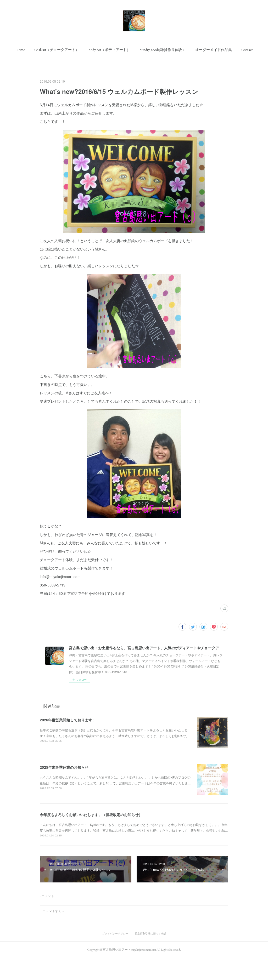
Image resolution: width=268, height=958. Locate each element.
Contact (247, 49)
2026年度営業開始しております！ (68, 719)
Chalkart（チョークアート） (56, 49)
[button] (20, 50)
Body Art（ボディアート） (109, 49)
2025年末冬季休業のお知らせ (64, 767)
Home (20, 49)
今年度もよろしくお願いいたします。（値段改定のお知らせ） (91, 814)
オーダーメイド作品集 (213, 49)
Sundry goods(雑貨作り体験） (163, 49)
